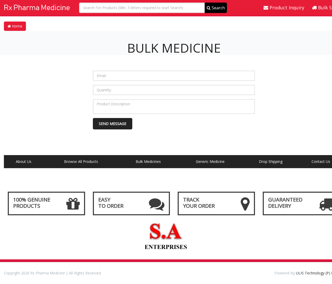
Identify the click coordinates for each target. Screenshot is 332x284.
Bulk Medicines (148, 161)
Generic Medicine (210, 161)
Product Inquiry (286, 7)
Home (16, 26)
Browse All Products (81, 161)
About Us (23, 161)
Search (218, 8)
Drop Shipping (270, 161)
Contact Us (321, 161)
